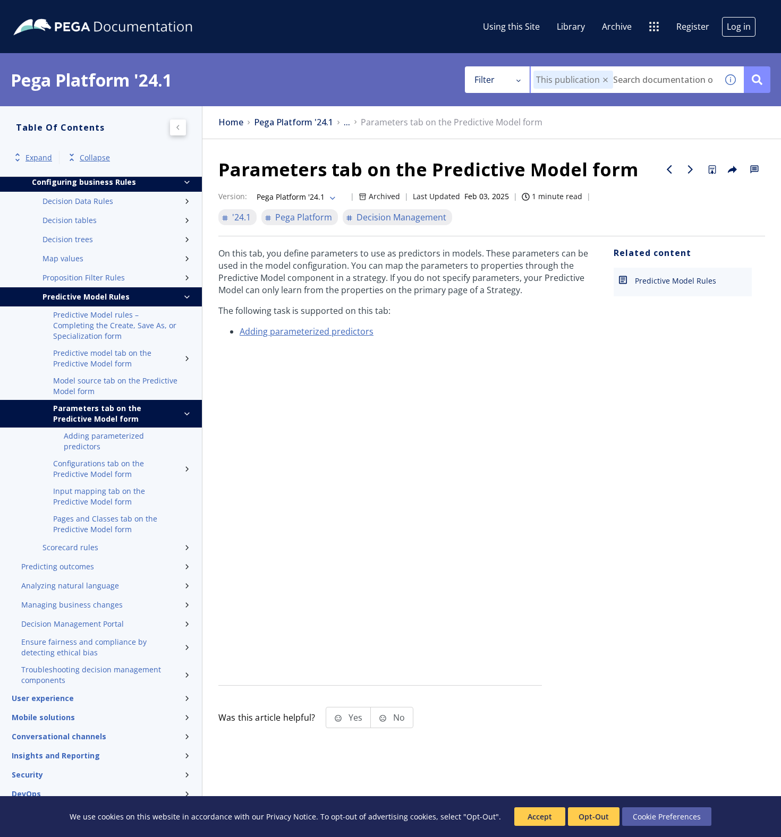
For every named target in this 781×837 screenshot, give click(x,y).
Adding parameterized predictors (104, 441)
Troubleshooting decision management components (91, 674)
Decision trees (68, 239)
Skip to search (128, 12)
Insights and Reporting (56, 755)
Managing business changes (72, 605)
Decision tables (70, 220)
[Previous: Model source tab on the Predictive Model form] (669, 169)
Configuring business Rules (84, 182)
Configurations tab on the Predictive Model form (98, 468)
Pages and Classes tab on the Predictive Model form (105, 524)
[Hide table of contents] (178, 127)
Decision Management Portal (72, 624)
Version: (232, 196)
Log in (739, 26)
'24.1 (241, 217)
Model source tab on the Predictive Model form (115, 385)
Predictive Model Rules (86, 297)
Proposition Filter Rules (84, 277)
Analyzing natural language (70, 585)
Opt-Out (594, 817)
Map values (63, 258)
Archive (617, 26)
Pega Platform (303, 217)
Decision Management (401, 217)
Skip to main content (47, 12)
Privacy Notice (291, 817)
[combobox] (624, 79)
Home (230, 122)
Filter (484, 80)
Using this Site (511, 26)
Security (27, 775)
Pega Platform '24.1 (293, 122)
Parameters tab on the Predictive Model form (97, 413)
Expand (39, 157)
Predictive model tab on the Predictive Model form (102, 358)
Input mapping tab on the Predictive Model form (99, 496)
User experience (43, 698)
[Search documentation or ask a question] (757, 79)
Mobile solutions (43, 717)
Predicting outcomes (57, 566)
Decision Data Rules (78, 201)
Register (692, 26)
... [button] (347, 122)
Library (571, 26)
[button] (605, 80)
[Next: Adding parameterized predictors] (690, 169)
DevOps (26, 794)
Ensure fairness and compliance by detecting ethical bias (84, 647)
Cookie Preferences (667, 817)
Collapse (95, 157)
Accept (540, 817)
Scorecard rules (70, 547)
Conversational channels (59, 736)
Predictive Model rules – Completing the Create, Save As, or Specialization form (114, 325)
